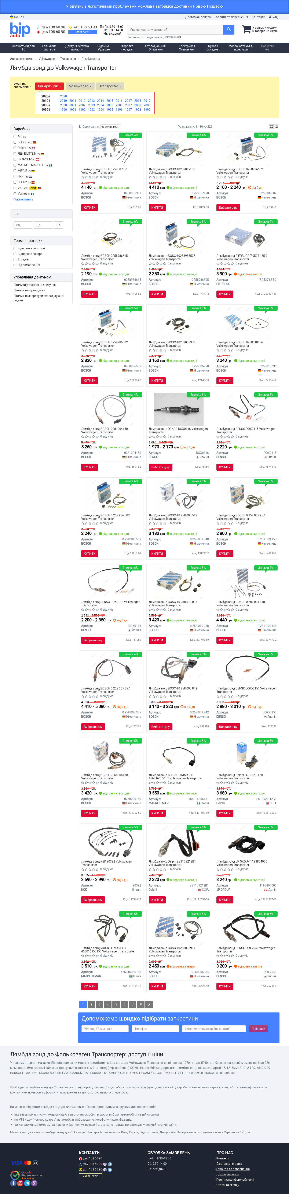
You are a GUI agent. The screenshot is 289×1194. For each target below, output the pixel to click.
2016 (119, 100)
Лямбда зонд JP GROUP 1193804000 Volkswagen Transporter (241, 863)
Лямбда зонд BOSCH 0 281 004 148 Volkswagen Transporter (240, 603)
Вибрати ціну (228, 207)
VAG (27, 188)
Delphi (24, 148)
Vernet (24, 193)
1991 (72, 109)
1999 (147, 109)
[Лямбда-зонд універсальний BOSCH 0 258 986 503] (111, 496)
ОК (58, 225)
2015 (109, 100)
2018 (137, 100)
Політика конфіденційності (235, 1179)
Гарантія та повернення (231, 17)
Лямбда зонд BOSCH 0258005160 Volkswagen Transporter (104, 776)
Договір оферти (227, 1174)
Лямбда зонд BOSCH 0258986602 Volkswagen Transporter (239, 171)
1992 (82, 109)
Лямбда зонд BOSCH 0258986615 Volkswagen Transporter (104, 257)
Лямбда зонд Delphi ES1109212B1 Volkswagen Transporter (172, 863)
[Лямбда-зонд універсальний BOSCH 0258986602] (246, 149)
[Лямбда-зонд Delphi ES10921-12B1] (246, 755)
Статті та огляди (227, 1185)
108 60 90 (53, 27)
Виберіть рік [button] (48, 86)
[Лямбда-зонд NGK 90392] (111, 842)
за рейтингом (110, 126)
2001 (72, 105)
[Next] (149, 1004)
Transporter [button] (109, 86)
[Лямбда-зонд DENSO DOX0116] (179, 409)
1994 (100, 109)
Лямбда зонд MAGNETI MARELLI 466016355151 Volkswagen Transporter (175, 776)
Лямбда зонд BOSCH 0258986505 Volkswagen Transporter (172, 257)
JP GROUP (26, 159)
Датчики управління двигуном (35, 285)
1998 (137, 109)
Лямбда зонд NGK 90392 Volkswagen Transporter (106, 863)
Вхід (274, 17)
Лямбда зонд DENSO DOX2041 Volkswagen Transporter (245, 949)
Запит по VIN (82, 32)
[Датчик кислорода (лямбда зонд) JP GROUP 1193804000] (246, 842)
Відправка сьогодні (31, 248)
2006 (119, 105)
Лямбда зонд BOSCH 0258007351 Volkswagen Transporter (104, 171)
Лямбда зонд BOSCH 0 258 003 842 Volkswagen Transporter (173, 690)
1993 (91, 109)
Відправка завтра (30, 254)
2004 (100, 105)
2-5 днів (23, 259)
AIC (22, 136)
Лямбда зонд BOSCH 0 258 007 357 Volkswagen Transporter (105, 690)
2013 (91, 100)
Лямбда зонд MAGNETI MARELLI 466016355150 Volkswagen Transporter (108, 949)
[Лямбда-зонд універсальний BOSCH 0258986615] (111, 236)
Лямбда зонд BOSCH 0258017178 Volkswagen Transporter (172, 171)
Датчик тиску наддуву (29, 290)
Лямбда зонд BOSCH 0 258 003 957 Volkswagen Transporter (240, 517)
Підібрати (258, 1028)
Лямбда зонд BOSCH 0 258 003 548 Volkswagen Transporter (173, 517)
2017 (128, 100)
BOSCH (25, 142)
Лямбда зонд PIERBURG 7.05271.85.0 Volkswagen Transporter (241, 257)
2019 (147, 100)
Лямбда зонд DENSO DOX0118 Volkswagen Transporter (110, 603)
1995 (109, 109)
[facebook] (13, 1183)
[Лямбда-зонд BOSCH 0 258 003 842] (178, 669)
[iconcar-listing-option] (276, 126)
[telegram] (27, 1183)
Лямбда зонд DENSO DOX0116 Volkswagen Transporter (178, 430)
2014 (100, 100)
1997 (128, 109)
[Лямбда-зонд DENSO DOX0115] (246, 409)
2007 (128, 105)
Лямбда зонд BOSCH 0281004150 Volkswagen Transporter (104, 430)
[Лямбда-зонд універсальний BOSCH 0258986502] (111, 322)
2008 (137, 105)
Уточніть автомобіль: (22, 85)
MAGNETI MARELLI (33, 165)
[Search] (228, 30)
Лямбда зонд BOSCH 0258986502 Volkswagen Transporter (104, 344)
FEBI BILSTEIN (29, 153)
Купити (89, 207)
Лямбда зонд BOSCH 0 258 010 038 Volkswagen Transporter (173, 603)
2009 (147, 105)
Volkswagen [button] (79, 86)
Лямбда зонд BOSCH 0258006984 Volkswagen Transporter (172, 949)
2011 (72, 100)
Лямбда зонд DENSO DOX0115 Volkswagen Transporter (245, 430)
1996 (119, 109)
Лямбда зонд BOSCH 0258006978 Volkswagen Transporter (172, 344)
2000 (63, 105)
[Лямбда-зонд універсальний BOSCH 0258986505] (179, 236)
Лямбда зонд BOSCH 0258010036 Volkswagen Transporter (239, 344)
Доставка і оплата (198, 17)
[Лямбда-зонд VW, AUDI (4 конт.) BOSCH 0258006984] (178, 928)
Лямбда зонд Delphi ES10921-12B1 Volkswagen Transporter (240, 776)
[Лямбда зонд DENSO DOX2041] (246, 928)
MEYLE (24, 170)
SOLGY (24, 182)
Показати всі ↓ (23, 199)
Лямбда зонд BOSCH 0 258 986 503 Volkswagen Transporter (105, 517)
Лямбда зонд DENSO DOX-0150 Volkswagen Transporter (246, 690)
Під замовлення (29, 265)
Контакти (258, 17)
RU (22, 17)
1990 (63, 109)
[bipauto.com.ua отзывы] (26, 1175)
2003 (91, 105)
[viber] (34, 1183)
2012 (82, 100)
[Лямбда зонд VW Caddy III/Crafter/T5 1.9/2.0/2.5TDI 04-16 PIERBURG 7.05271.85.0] (246, 236)
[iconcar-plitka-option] (271, 126)
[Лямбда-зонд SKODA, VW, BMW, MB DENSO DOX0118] (111, 582)
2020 (63, 96)
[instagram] (20, 1183)
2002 (82, 105)
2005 (109, 105)
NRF (23, 176)
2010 (63, 100)
